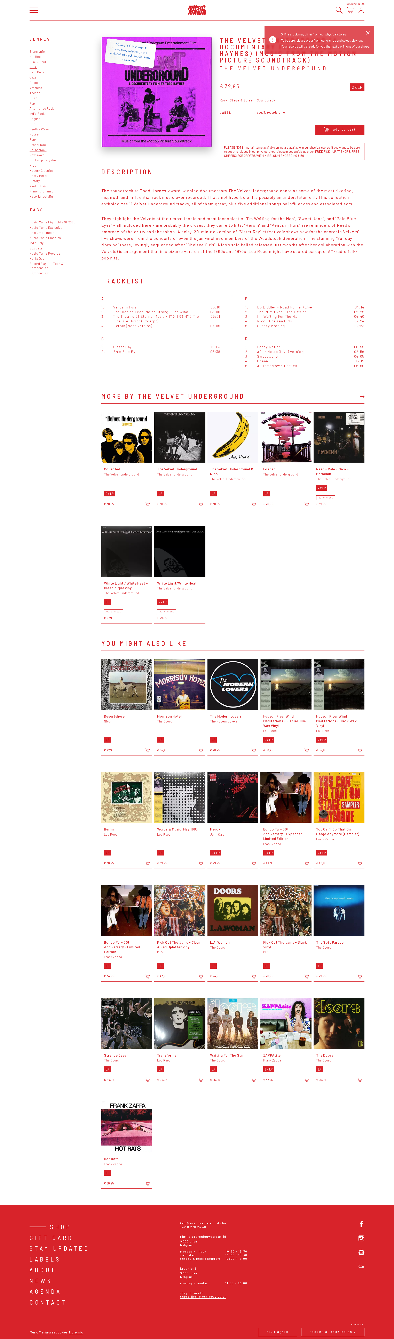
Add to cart (344, 129)
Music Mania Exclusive (46, 227)
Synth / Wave (39, 129)
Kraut (34, 165)
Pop (32, 103)
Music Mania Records (45, 253)
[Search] (339, 10)
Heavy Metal (38, 175)
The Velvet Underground (274, 68)
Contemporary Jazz (44, 160)
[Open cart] (350, 10)
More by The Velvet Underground (173, 396)
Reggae (35, 119)
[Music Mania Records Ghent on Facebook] (361, 1224)
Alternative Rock (42, 108)
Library (35, 181)
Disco (34, 82)
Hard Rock (37, 72)
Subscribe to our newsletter (203, 1296)
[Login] (361, 10)
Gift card (52, 1237)
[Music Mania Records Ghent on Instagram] (361, 1238)
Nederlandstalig (41, 196)
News (41, 1280)
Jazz (33, 77)
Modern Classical (42, 170)
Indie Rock (37, 113)
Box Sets (36, 248)
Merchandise (39, 273)
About (43, 1269)
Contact (48, 1302)
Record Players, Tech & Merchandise (46, 266)
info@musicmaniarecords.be (203, 1223)
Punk (33, 139)
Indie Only (37, 243)
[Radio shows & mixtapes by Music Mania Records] (361, 1267)
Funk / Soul (38, 62)
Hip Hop (35, 56)
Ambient (36, 88)
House (34, 134)
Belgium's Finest (42, 232)
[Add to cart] (147, 504)
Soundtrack (38, 150)
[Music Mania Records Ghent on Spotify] (361, 1253)
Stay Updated (60, 1248)
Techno (35, 93)
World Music (38, 186)
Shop (60, 1226)
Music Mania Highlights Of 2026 (53, 222)
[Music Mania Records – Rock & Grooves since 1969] (197, 10)
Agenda (46, 1291)
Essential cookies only (333, 1331)
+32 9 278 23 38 (193, 1227)
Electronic (37, 51)
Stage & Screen (242, 100)
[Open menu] (34, 10)
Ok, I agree (278, 1331)
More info (76, 1332)
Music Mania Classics (45, 238)
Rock (33, 67)
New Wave (37, 155)
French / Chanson (42, 191)
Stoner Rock (38, 145)
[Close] (368, 32)
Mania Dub (37, 258)
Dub (32, 124)
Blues (34, 98)
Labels (45, 1259)
